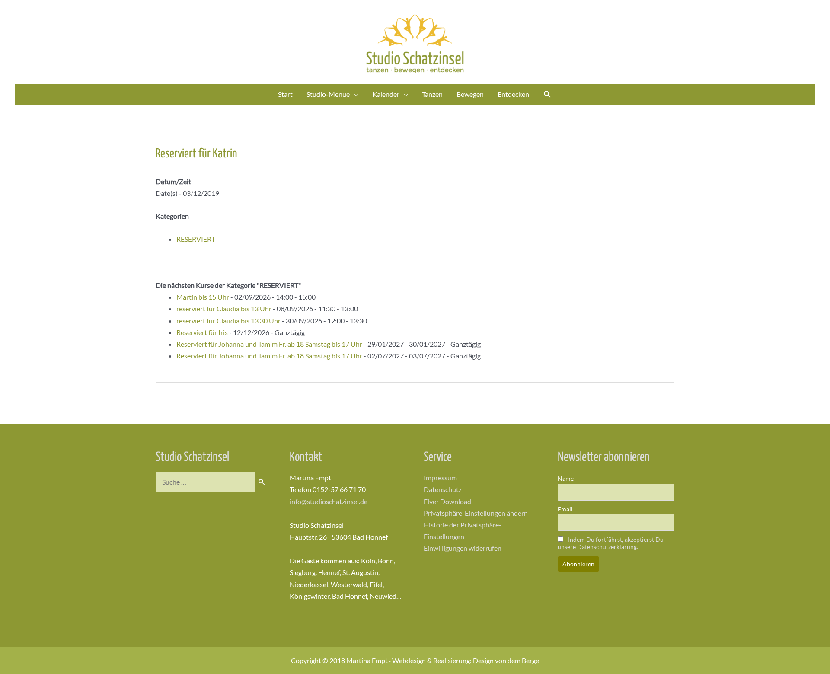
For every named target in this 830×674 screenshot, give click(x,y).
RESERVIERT (195, 239)
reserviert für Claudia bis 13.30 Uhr (228, 320)
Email (565, 509)
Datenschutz (443, 489)
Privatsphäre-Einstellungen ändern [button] (476, 513)
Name (566, 478)
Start (285, 94)
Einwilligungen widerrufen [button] (462, 548)
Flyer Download (447, 501)
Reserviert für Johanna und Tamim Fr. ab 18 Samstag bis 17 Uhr (269, 344)
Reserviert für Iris (202, 332)
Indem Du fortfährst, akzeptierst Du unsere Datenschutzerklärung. (611, 543)
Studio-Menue (328, 94)
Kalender (385, 94)
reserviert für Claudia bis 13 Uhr (223, 308)
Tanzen (432, 94)
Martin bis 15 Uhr (202, 297)
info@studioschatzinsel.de (328, 501)
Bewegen (470, 94)
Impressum (440, 477)
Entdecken (513, 94)
